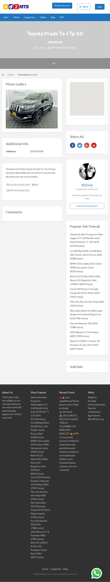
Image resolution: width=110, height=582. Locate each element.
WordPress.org (96, 419)
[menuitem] (62, 6)
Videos (43, 17)
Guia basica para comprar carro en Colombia (68, 466)
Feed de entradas (96, 404)
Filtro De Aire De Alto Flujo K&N (87, 301)
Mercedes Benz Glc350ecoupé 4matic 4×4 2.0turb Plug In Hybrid (86, 314)
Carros (40, 47)
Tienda (16, 17)
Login (99, 6)
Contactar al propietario (87, 206)
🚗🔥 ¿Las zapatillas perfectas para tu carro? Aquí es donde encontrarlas (69, 404)
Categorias (29, 17)
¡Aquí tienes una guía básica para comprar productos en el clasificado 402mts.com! (69, 451)
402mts (87, 185)
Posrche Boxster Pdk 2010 (84, 323)
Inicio (5, 17)
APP (62, 17)
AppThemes (94, 415)
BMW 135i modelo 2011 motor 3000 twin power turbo (40, 445)
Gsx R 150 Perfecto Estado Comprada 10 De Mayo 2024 (41, 481)
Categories (55, 569)
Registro (92, 397)
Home (45, 569)
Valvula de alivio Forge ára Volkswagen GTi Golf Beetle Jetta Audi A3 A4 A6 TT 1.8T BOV (87, 238)
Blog (53, 17)
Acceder (92, 401)
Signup (85, 6)
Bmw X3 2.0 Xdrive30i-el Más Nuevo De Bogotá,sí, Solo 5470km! (85, 280)
